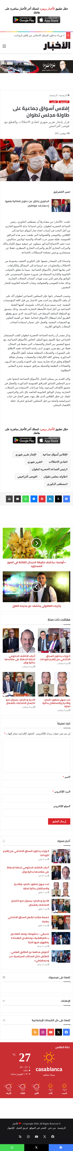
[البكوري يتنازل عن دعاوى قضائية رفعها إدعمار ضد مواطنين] (61, 205)
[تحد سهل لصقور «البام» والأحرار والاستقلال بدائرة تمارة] (54, 684)
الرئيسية (63, 95)
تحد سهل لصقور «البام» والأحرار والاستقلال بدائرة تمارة (56, 703)
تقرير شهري (34, 461)
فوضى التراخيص (26, 476)
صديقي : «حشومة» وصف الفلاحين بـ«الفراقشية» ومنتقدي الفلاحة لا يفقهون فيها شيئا (30, 938)
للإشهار (10, 1128)
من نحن (52, 1128)
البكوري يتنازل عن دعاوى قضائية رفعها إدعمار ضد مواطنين (27, 203)
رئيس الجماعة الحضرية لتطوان (49, 469)
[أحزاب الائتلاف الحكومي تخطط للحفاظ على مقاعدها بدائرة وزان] (19, 640)
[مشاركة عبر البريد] (17, 498)
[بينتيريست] (42, 498)
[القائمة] (4, 47)
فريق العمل (22, 1128)
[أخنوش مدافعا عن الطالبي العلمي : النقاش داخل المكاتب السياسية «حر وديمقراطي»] (61, 956)
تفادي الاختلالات (57, 461)
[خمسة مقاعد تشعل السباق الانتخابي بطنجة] (61, 922)
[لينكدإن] (50, 498)
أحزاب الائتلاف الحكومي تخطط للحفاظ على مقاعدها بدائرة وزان (20, 659)
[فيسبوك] (66, 498)
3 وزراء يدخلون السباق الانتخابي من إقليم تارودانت (55, 658)
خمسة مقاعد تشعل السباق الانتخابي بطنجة (28, 919)
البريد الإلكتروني (61, 791)
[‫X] (58, 498)
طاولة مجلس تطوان (55, 476)
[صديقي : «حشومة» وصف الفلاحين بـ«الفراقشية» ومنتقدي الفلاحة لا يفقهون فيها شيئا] (61, 938)
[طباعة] (9, 498)
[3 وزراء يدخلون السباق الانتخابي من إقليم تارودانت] (54, 640)
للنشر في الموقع (38, 1128)
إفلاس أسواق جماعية (54, 454)
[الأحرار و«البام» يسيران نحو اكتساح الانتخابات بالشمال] (19, 684)
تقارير (53, 102)
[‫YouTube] (50, 1032)
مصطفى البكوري (56, 483)
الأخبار (15, 1123)
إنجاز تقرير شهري (25, 454)
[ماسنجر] (34, 498)
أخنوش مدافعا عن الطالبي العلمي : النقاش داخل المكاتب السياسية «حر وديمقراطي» (29, 956)
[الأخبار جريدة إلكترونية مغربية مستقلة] (56, 46)
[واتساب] (25, 498)
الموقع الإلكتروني (61, 806)
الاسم (66, 777)
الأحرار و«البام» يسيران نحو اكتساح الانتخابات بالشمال (20, 701)
